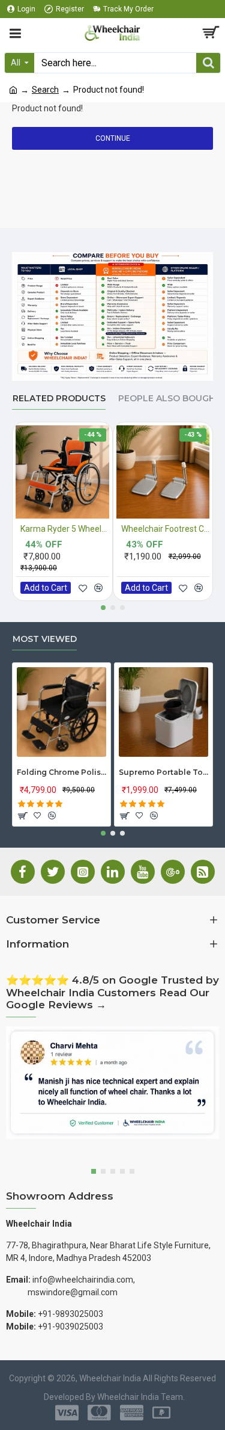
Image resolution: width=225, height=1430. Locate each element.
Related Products (59, 398)
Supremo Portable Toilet (163, 772)
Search (45, 89)
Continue (112, 138)
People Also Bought (169, 398)
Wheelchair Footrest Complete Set (165, 529)
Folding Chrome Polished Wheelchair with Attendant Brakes (61, 772)
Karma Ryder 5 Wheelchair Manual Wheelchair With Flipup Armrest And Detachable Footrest (64, 529)
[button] (103, 607)
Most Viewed (45, 639)
